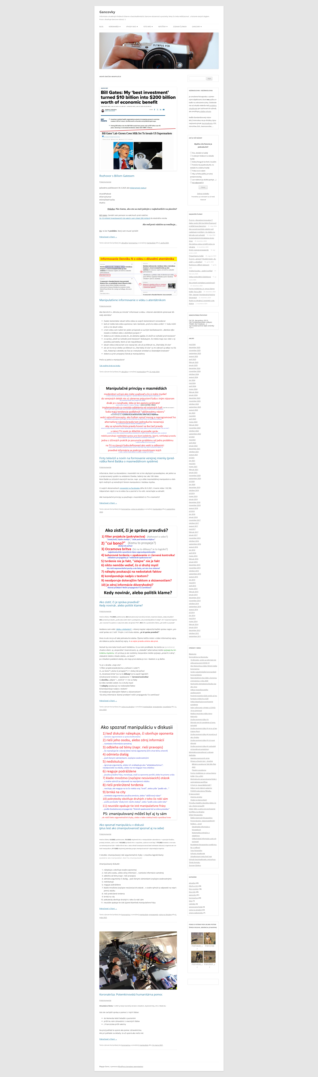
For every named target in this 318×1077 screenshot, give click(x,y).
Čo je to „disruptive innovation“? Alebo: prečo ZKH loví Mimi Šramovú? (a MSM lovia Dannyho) (203, 223)
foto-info (192, 892)
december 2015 (194, 565)
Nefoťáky (192, 755)
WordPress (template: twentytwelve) (130, 1066)
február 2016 (193, 559)
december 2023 (194, 398)
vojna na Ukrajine (165, 914)
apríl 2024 (192, 386)
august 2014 (193, 609)
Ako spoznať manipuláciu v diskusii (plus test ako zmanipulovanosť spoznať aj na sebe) (131, 826)
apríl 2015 (192, 586)
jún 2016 (192, 550)
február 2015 (193, 592)
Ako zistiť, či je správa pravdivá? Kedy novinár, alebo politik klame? (121, 603)
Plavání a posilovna (199, 770)
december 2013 (194, 630)
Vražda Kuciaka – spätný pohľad (200, 271)
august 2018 (193, 508)
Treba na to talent (198, 171)
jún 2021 (192, 461)
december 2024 (194, 368)
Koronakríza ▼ (115, 27)
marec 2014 (193, 621)
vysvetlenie (167, 707)
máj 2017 (192, 529)
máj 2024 (192, 383)
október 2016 (194, 541)
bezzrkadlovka (207, 123)
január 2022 (193, 446)
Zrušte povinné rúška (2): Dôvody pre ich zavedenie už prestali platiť (203, 722)
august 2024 (193, 377)
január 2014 (193, 627)
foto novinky (193, 889)
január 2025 (193, 365)
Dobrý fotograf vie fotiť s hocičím (204, 162)
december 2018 (194, 502)
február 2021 (193, 469)
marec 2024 (193, 389)
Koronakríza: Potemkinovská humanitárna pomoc (130, 994)
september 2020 (195, 478)
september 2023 (195, 407)
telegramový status (138, 188)
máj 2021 (192, 463)
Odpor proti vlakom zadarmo (201, 788)
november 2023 (194, 401)
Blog (101, 27)
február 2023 (193, 425)
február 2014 (193, 624)
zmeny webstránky (196, 913)
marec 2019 (193, 496)
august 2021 (193, 455)
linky (190, 901)
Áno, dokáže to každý (200, 153)
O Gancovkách (194, 794)
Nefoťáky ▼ (163, 27)
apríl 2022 (192, 443)
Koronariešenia (196, 675)
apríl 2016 (192, 553)
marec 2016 (193, 556)
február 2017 (193, 532)
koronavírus (133, 243)
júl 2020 (192, 481)
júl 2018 (192, 511)
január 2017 (193, 535)
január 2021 (193, 472)
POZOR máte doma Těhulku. (200, 791)
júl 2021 (192, 458)
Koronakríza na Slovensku (198, 657)
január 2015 (193, 595)
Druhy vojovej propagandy (199, 250)
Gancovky (107, 12)
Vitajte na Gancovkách (198, 800)
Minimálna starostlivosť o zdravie (201, 752)
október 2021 (194, 452)
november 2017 (194, 520)
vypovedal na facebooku (130, 488)
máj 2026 (192, 344)
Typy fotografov (196, 850)
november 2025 (194, 350)
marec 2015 (193, 589)
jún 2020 (192, 484)
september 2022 (195, 434)
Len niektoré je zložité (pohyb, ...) (204, 180)
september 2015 (195, 574)
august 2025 (193, 356)
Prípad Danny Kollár (196, 256)
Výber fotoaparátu (196, 815)
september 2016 (195, 544)
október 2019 (194, 490)
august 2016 (193, 547)
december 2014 (194, 598)
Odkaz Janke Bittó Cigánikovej (200, 277)
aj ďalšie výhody (205, 111)
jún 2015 (192, 580)
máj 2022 (192, 440)
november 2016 (194, 538)
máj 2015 (192, 583)
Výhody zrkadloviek (197, 853)
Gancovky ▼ (197, 27)
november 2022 (194, 428)
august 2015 (193, 577)
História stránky (196, 797)
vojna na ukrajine (137, 509)
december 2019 (194, 487)
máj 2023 (192, 416)
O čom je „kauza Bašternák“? (200, 785)
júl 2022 (192, 437)
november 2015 (194, 568)
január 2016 (193, 562)
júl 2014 (192, 612)
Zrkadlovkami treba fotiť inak (201, 856)
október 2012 (194, 633)
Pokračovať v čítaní (108, 237)
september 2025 (195, 353)
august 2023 (193, 410)
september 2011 (195, 636)
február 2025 (193, 362)
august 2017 (193, 526)
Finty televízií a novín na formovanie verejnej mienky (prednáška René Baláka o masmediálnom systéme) (137, 459)
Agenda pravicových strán (200, 758)
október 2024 (194, 374)
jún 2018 (192, 514)
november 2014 (194, 600)
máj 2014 (192, 618)
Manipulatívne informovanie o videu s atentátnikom (132, 300)
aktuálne (124, 243)
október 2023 (194, 404)
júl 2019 (192, 493)
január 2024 (193, 395)
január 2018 (193, 517)
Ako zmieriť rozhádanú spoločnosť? (202, 283)
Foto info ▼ (148, 27)
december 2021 (194, 449)
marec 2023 (193, 422)
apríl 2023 (192, 419)
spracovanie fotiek (195, 907)
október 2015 (194, 571)
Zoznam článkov (180, 27)
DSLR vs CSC (193, 886)
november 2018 (194, 505)
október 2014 (194, 603)
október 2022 (194, 431)
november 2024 (194, 371)
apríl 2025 (192, 359)
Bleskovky (192, 654)
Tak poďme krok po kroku (109, 365)
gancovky (192, 895)
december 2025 (194, 347)
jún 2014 (192, 615)
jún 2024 (192, 380)
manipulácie (151, 243)
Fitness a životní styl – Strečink (201, 761)
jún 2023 (192, 413)
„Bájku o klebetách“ (124, 629)
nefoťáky (192, 904)
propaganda (157, 707)
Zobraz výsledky (203, 193)
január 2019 (193, 499)
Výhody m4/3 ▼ (132, 27)
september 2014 (195, 606)
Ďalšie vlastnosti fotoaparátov (201, 818)
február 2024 (193, 392)
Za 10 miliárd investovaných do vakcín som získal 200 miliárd (124, 218)
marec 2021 (193, 466)
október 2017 (194, 523)
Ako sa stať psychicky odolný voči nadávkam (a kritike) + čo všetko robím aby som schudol (202, 232)
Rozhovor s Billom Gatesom (116, 176)
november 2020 (194, 475)
